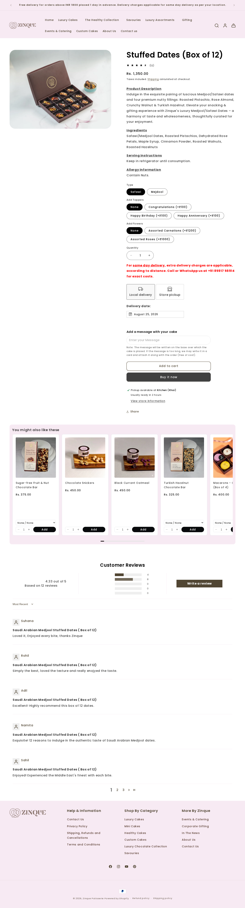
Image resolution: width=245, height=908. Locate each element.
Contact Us (75, 819)
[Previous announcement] (11, 5)
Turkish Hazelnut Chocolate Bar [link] (176, 485)
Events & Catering (195, 819)
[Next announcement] (234, 5)
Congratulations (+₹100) (168, 207)
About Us (189, 840)
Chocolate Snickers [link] (79, 483)
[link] (36, 457)
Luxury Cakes (134, 819)
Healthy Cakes (135, 833)
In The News (191, 833)
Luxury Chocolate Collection (145, 846)
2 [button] (117, 790)
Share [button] (134, 411)
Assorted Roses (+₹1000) (150, 239)
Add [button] (45, 529)
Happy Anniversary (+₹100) (199, 216)
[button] (69, 19)
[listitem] (141, 292)
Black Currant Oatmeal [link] (131, 483)
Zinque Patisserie (93, 898)
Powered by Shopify (117, 898)
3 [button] (123, 790)
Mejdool (157, 192)
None (135, 207)
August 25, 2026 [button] (146, 314)
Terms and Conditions (83, 844)
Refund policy (140, 898)
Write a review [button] (199, 583)
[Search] (216, 25)
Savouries (131, 853)
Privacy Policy (77, 826)
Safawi (136, 192)
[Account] (225, 25)
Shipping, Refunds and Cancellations (83, 835)
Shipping (153, 79)
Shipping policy (162, 898)
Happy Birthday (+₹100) (149, 216)
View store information (148, 401)
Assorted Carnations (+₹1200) (172, 231)
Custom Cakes (135, 840)
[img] (22, 615)
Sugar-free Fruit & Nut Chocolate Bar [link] (32, 485)
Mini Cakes (132, 826)
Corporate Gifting (195, 826)
